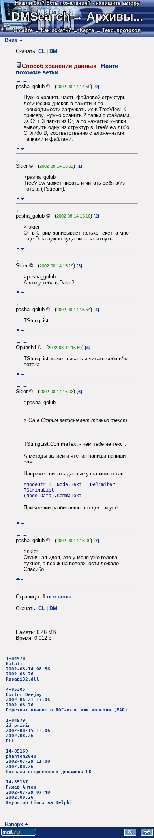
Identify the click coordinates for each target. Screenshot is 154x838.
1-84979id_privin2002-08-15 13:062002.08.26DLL (28, 730)
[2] (96, 216)
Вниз (9, 40)
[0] (96, 86)
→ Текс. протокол (118, 30)
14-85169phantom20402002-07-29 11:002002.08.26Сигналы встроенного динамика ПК (49, 761)
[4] (96, 309)
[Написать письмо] (147, 834)
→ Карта (83, 30)
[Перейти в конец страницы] (22, 149)
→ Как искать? (52, 30)
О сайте (23, 30)
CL (41, 51)
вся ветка (59, 597)
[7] (96, 540)
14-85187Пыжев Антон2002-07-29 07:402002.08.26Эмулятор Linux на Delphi (39, 792)
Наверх (12, 824)
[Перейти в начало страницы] (18, 149)
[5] (87, 347)
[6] (79, 391)
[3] (79, 265)
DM (53, 51)
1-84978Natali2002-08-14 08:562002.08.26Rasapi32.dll (28, 669)
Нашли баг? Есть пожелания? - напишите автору (77, 3)
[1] (79, 166)
